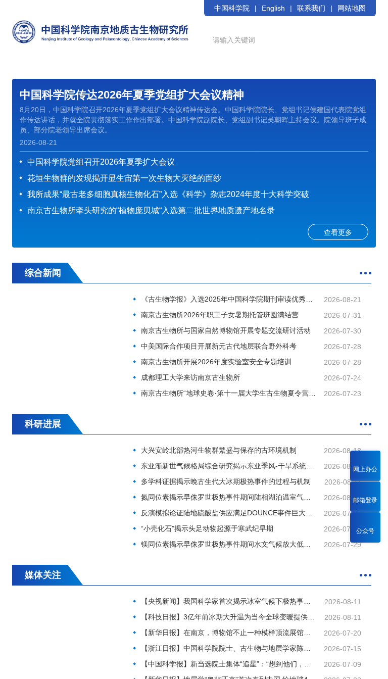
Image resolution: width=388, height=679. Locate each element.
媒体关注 (43, 575)
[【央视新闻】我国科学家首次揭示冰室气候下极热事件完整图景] (70, 634)
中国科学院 (232, 8)
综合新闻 (43, 273)
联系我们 (311, 8)
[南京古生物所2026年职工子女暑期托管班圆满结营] (70, 332)
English (273, 8)
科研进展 (43, 424)
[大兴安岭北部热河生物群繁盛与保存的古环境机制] (70, 483)
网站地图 (351, 8)
